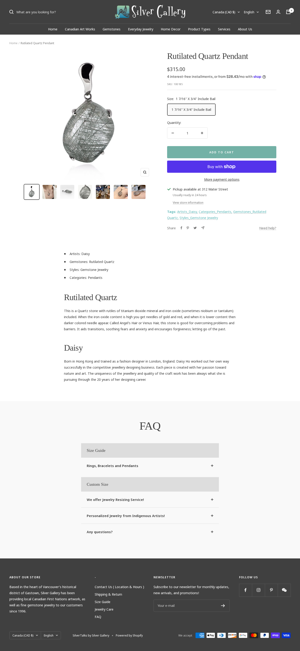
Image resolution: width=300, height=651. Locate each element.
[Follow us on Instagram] (258, 590)
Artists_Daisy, (187, 211)
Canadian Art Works (80, 29)
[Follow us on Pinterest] (271, 590)
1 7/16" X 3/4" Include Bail (191, 109)
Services (224, 29)
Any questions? (100, 531)
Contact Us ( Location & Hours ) (119, 586)
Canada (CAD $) (224, 12)
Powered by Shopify (129, 635)
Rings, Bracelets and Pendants (112, 465)
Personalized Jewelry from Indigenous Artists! (126, 515)
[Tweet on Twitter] (195, 228)
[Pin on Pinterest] (188, 228)
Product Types (199, 29)
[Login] (278, 12)
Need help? (267, 228)
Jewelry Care (104, 609)
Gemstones (111, 29)
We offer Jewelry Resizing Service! (115, 499)
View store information (188, 202)
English (249, 12)
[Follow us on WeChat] (284, 590)
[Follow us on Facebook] (245, 590)
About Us (245, 29)
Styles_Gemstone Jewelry (199, 217)
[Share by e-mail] (202, 227)
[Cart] (288, 12)
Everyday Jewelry (140, 29)
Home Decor (170, 29)
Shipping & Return (108, 594)
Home (52, 29)
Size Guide (102, 601)
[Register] (223, 605)
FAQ (98, 616)
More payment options (222, 179)
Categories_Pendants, (215, 211)
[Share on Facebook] (181, 228)
